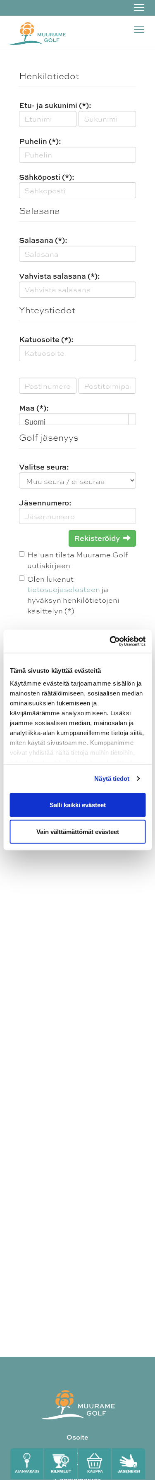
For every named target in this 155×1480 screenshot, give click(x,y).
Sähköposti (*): (46, 177)
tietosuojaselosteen (63, 589)
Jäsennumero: (45, 503)
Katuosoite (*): (46, 339)
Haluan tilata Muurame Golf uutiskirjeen (77, 560)
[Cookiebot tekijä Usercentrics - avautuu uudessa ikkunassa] (110, 641)
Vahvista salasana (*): (59, 276)
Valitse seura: (44, 467)
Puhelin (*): (40, 141)
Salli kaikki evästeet (78, 804)
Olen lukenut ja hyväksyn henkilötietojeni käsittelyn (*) (73, 594)
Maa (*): (34, 408)
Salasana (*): (43, 240)
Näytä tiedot (111, 778)
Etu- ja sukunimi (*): (55, 105)
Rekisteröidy (97, 538)
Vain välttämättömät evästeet (77, 831)
